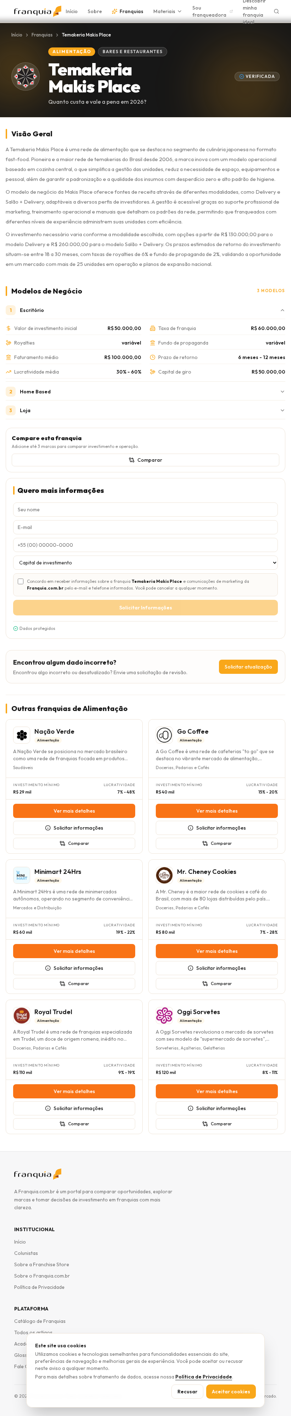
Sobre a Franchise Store (41, 1264)
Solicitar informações (78, 828)
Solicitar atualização (248, 667)
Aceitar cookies (231, 1391)
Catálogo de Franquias (40, 1321)
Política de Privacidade (39, 1287)
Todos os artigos (33, 1332)
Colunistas (26, 1253)
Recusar (187, 1391)
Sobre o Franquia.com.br (42, 1276)
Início (72, 11)
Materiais (164, 11)
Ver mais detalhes (74, 811)
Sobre (95, 11)
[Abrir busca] (276, 11)
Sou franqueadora (209, 11)
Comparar (149, 460)
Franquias (131, 11)
